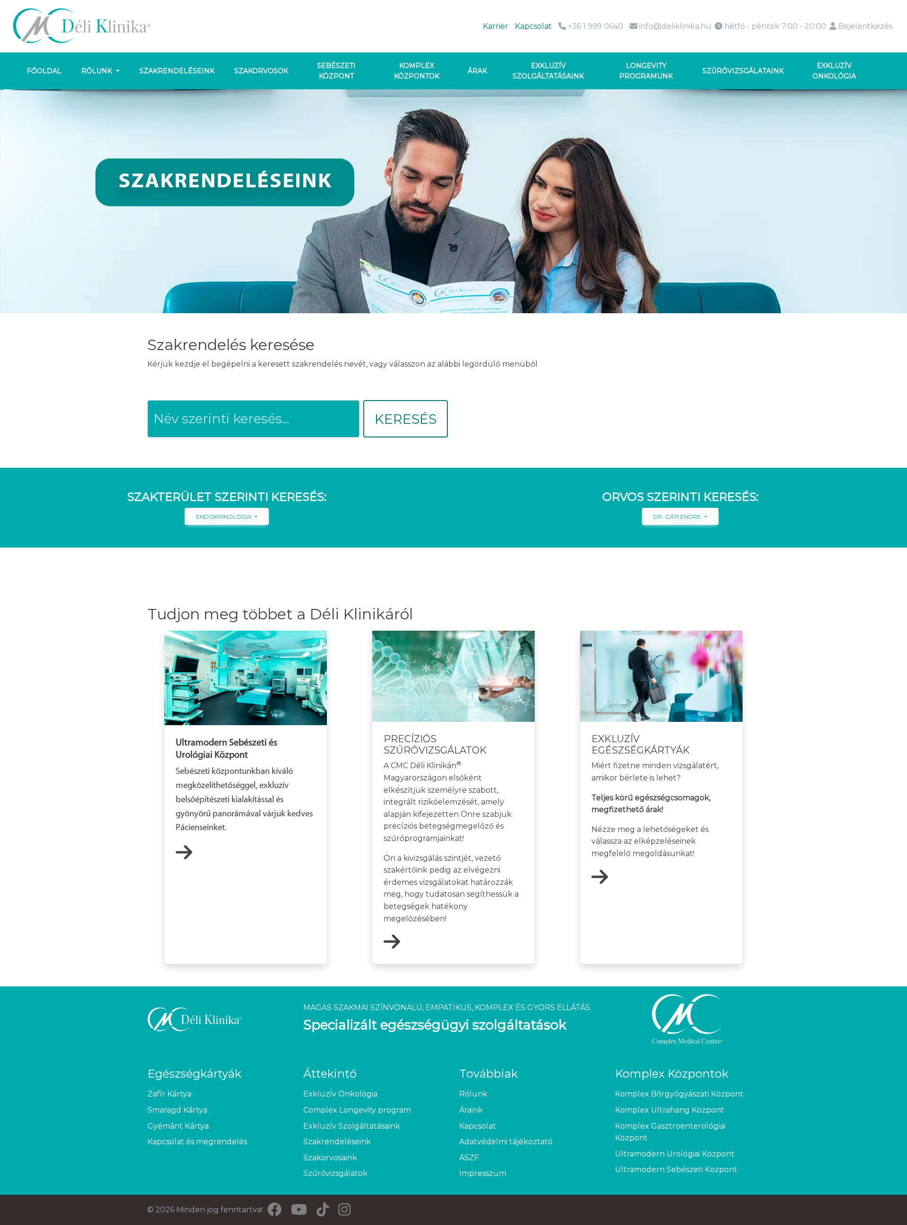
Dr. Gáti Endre (677, 516)
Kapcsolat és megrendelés (197, 1141)
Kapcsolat (533, 26)
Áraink (471, 1109)
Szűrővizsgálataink (743, 71)
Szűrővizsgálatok (335, 1173)
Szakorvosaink (330, 1157)
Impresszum (482, 1173)
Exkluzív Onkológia (340, 1093)
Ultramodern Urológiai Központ (675, 1153)
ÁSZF (469, 1157)
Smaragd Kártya (177, 1109)
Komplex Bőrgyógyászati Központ (679, 1093)
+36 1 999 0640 (594, 26)
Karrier (495, 26)
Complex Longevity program (357, 1109)
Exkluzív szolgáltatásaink (548, 70)
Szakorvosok (261, 71)
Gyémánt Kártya (178, 1126)
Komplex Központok (416, 70)
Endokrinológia (224, 516)
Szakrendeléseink (176, 71)
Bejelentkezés (864, 26)
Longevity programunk (646, 70)
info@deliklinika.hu (675, 26)
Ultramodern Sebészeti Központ (676, 1169)
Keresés (405, 419)
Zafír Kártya (169, 1093)
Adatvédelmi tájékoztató (506, 1141)
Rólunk (97, 71)
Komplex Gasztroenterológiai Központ (670, 1132)
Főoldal (44, 71)
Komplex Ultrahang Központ (669, 1109)
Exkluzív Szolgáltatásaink (351, 1126)
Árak (477, 71)
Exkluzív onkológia (834, 70)
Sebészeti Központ (336, 70)
